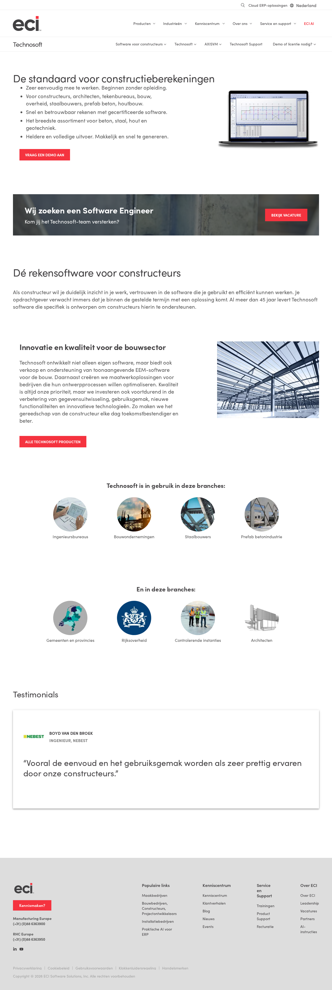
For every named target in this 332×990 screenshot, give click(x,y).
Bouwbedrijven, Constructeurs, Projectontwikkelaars (159, 908)
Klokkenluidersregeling (137, 968)
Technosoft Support (246, 44)
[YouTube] (21, 949)
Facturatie (265, 926)
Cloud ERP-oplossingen (267, 5)
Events (208, 926)
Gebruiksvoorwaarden (94, 968)
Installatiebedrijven (158, 921)
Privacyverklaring (27, 968)
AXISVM (211, 44)
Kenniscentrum (215, 895)
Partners (307, 918)
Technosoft (27, 44)
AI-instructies (308, 929)
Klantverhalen (214, 903)
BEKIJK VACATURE (286, 215)
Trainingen (265, 905)
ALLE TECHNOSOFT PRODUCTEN (53, 441)
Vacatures (308, 910)
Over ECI (307, 895)
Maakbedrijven (154, 895)
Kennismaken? (32, 905)
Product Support (263, 916)
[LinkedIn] (15, 949)
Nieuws (209, 918)
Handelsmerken (175, 968)
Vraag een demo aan (44, 154)
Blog (206, 910)
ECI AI (309, 23)
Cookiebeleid (59, 968)
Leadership (309, 903)
